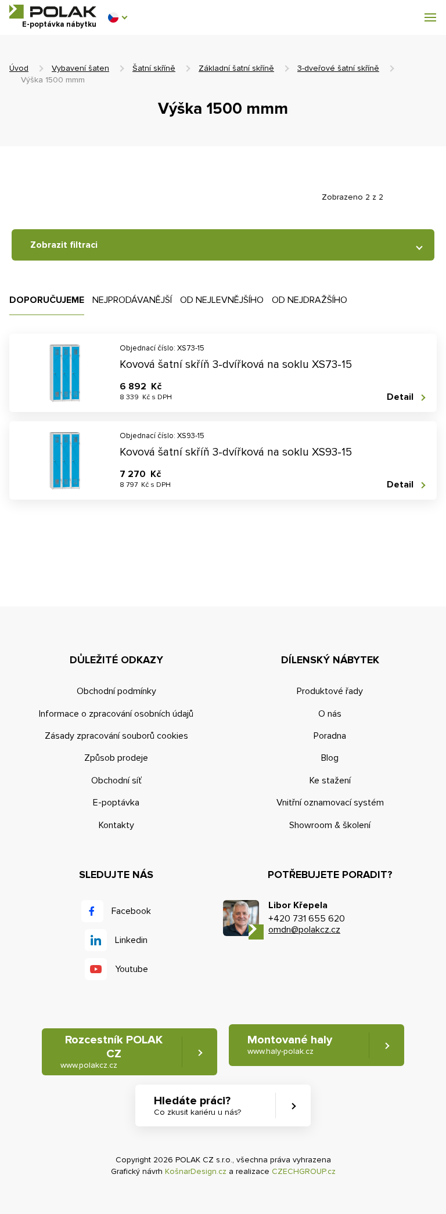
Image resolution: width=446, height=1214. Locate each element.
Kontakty (116, 825)
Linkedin (131, 940)
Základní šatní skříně (236, 68)
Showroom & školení (330, 825)
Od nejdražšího (309, 300)
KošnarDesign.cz (195, 1171)
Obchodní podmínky (116, 691)
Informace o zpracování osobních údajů (116, 714)
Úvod (18, 68)
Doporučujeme (46, 300)
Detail (400, 397)
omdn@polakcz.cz (304, 929)
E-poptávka (116, 802)
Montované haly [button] (289, 1044)
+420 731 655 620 (306, 918)
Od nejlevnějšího (222, 300)
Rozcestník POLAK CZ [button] (111, 1051)
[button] (117, 17)
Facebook (131, 911)
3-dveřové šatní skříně (338, 68)
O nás (329, 714)
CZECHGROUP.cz (304, 1171)
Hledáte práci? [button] (197, 1105)
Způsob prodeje (116, 758)
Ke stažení (330, 780)
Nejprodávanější (132, 300)
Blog (330, 758)
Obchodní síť (116, 780)
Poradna (330, 736)
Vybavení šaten (80, 68)
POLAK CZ (52, 12)
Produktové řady (330, 691)
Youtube (131, 969)
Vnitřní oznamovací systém (330, 802)
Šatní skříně (153, 68)
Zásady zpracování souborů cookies (116, 736)
